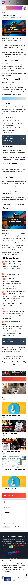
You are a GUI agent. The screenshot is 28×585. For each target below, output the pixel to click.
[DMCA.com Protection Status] (14, 547)
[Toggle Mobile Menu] (13, 2)
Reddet (14, 582)
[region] (14, 572)
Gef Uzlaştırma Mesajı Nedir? (10, 433)
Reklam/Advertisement (19, 545)
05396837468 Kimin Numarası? (11, 415)
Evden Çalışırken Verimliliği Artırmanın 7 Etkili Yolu (13, 396)
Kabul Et (14, 577)
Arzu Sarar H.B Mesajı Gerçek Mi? (11, 451)
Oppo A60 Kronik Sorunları (9, 489)
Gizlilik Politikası (6, 573)
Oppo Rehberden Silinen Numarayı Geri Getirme (13, 470)
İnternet (4, 399)
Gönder (7, 526)
